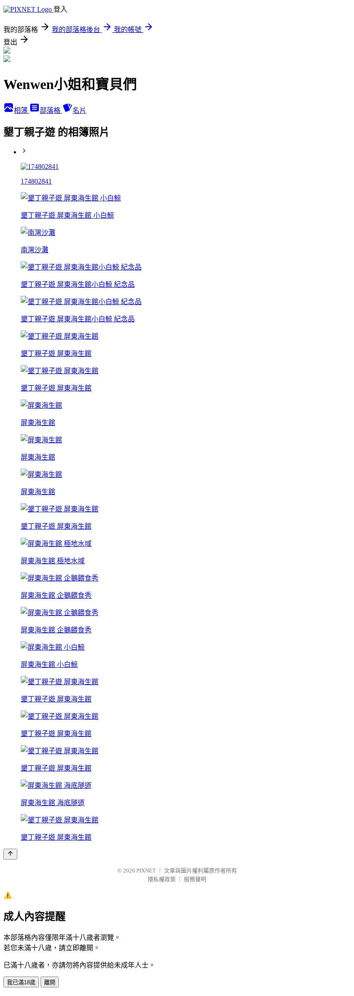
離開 (49, 982)
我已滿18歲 (21, 982)
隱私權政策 (162, 879)
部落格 (51, 110)
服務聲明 (195, 879)
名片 (79, 110)
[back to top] (10, 854)
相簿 (21, 110)
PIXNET (146, 870)
